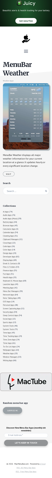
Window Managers (10, 357)
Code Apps (7, 246)
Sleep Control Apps (10, 315)
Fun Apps (6, 274)
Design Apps (8, 253)
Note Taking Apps (10, 298)
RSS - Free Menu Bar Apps (26, 471)
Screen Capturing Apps (12, 308)
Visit (8, 174)
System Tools (8, 329)
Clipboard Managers (11, 239)
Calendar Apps (8, 232)
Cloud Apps (7, 243)
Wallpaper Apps (9, 350)
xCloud (42, 464)
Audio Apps (7, 215)
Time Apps (7, 332)
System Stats (8, 326)
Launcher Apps (9, 284)
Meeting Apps (8, 287)
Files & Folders (9, 267)
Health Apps (8, 277)
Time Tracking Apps (10, 336)
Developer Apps (9, 256)
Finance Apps (8, 270)
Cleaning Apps (8, 236)
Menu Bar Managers (11, 291)
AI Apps (6, 211)
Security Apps (8, 312)
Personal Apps (8, 305)
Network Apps (8, 294)
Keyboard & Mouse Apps (13, 280)
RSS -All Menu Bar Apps (26, 467)
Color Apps (7, 249)
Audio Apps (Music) (10, 218)
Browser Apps (8, 225)
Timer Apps (7, 343)
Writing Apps (8, 360)
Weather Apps (8, 81)
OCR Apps (7, 301)
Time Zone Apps (9, 339)
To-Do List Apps (9, 346)
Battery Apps (8, 222)
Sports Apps (7, 322)
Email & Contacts (10, 263)
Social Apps (7, 319)
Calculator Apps (9, 229)
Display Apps (8, 260)
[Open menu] (26, 51)
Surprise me (12, 410)
